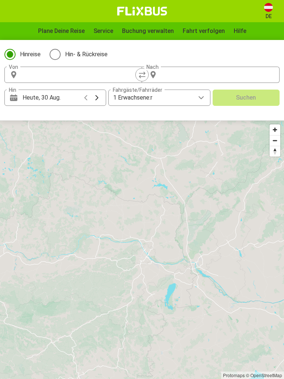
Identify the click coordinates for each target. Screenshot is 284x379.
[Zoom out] (275, 140)
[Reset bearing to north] (275, 151)
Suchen (246, 97)
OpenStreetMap (266, 375)
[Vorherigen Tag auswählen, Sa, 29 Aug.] (85, 97)
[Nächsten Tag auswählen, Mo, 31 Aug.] (96, 97)
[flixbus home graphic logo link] (142, 11)
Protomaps (234, 375)
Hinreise (30, 54)
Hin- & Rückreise (86, 54)
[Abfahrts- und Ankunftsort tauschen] (142, 74)
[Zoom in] (275, 129)
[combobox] (80, 74)
